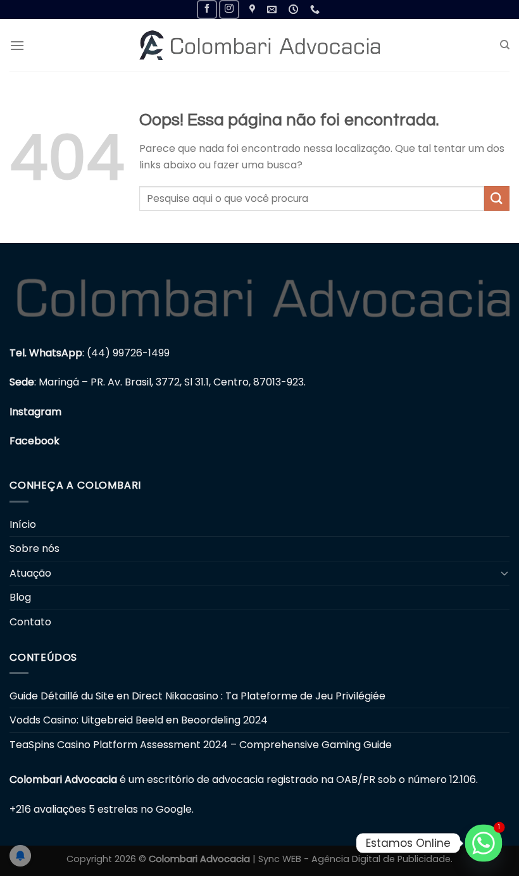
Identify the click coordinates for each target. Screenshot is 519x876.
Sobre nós (34, 548)
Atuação (30, 573)
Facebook (34, 441)
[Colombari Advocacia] (259, 45)
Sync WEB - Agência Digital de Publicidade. (355, 859)
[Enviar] (497, 198)
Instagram (35, 411)
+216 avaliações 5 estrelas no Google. (101, 809)
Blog (20, 597)
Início (22, 524)
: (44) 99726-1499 (89, 353)
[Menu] (17, 45)
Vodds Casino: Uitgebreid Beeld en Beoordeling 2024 (138, 720)
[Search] (505, 45)
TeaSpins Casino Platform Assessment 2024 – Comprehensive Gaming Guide (200, 744)
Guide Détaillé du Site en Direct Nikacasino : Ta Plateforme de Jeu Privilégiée (197, 696)
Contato (30, 622)
